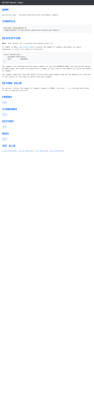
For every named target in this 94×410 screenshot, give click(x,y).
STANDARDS (9, 109)
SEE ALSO (8, 145)
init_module (40, 151)
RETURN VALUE (12, 83)
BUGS (5, 133)
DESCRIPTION (11, 38)
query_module (55, 151)
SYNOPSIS (8, 21)
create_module (8, 151)
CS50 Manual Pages (13, 2)
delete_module (25, 151)
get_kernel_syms (26, 47)
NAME (5, 9)
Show (4, 102)
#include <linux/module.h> (15, 28)
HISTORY (8, 121)
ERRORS (7, 97)
